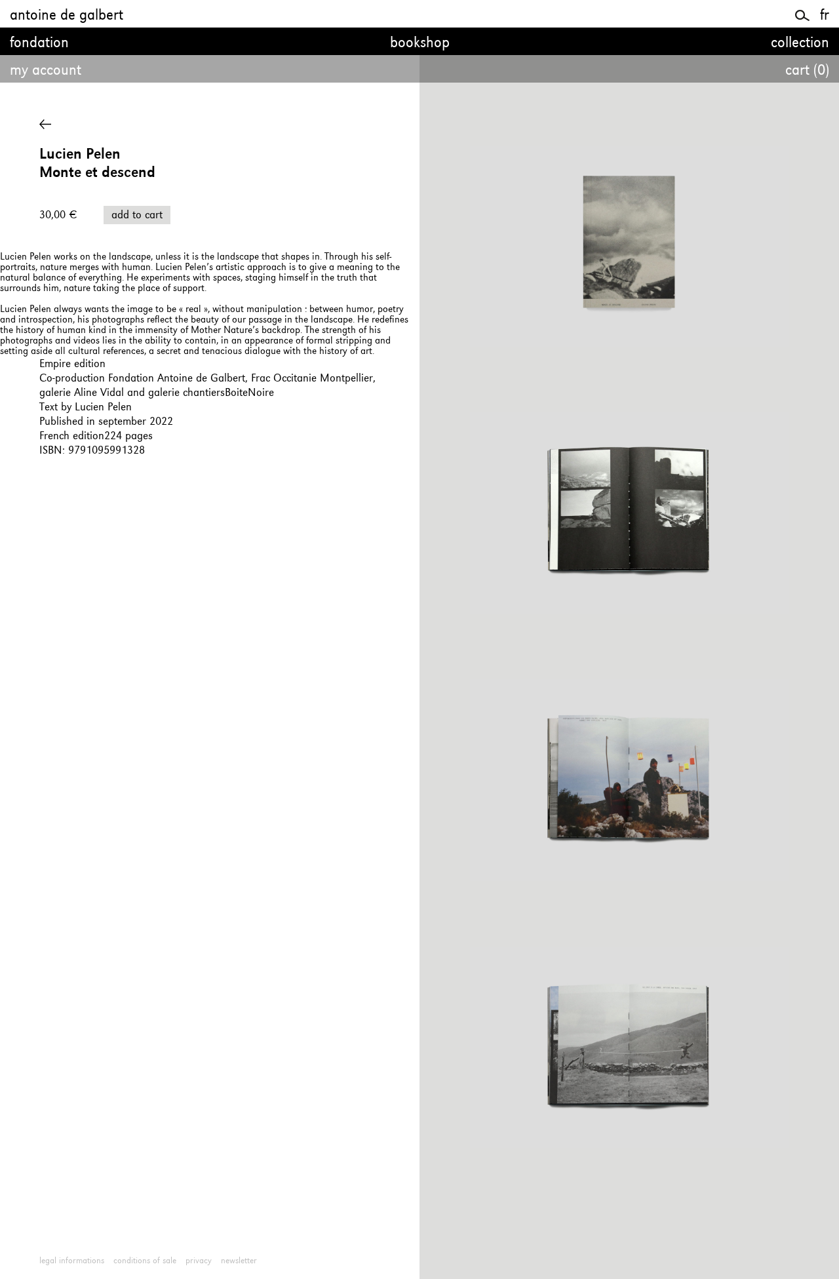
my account (45, 71)
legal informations (71, 1260)
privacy (198, 1260)
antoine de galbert (66, 16)
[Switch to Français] (824, 16)
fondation (39, 43)
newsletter (239, 1260)
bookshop (420, 43)
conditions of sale (144, 1260)
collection (800, 43)
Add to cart (137, 215)
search (802, 14)
